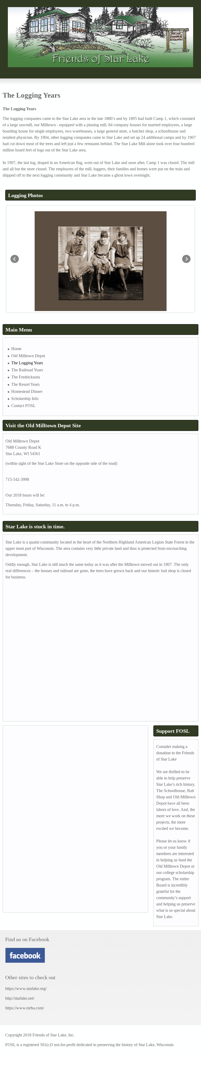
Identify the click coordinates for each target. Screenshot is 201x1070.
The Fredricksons (25, 377)
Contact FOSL (23, 405)
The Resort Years (25, 384)
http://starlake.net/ (19, 998)
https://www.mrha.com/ (24, 1008)
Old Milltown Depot (28, 356)
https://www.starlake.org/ (26, 988)
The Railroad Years (27, 370)
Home (16, 348)
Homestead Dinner (26, 391)
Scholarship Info (24, 398)
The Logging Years (27, 363)
